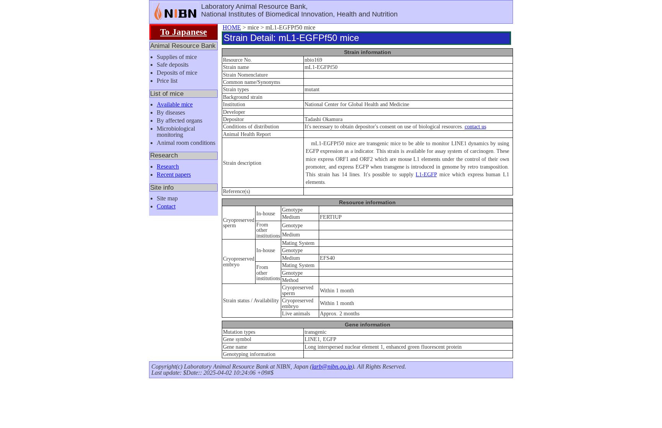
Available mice (175, 104)
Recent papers (174, 174)
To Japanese (183, 32)
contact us (475, 126)
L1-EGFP (426, 174)
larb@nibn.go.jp (332, 366)
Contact (166, 206)
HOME (232, 27)
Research (168, 166)
